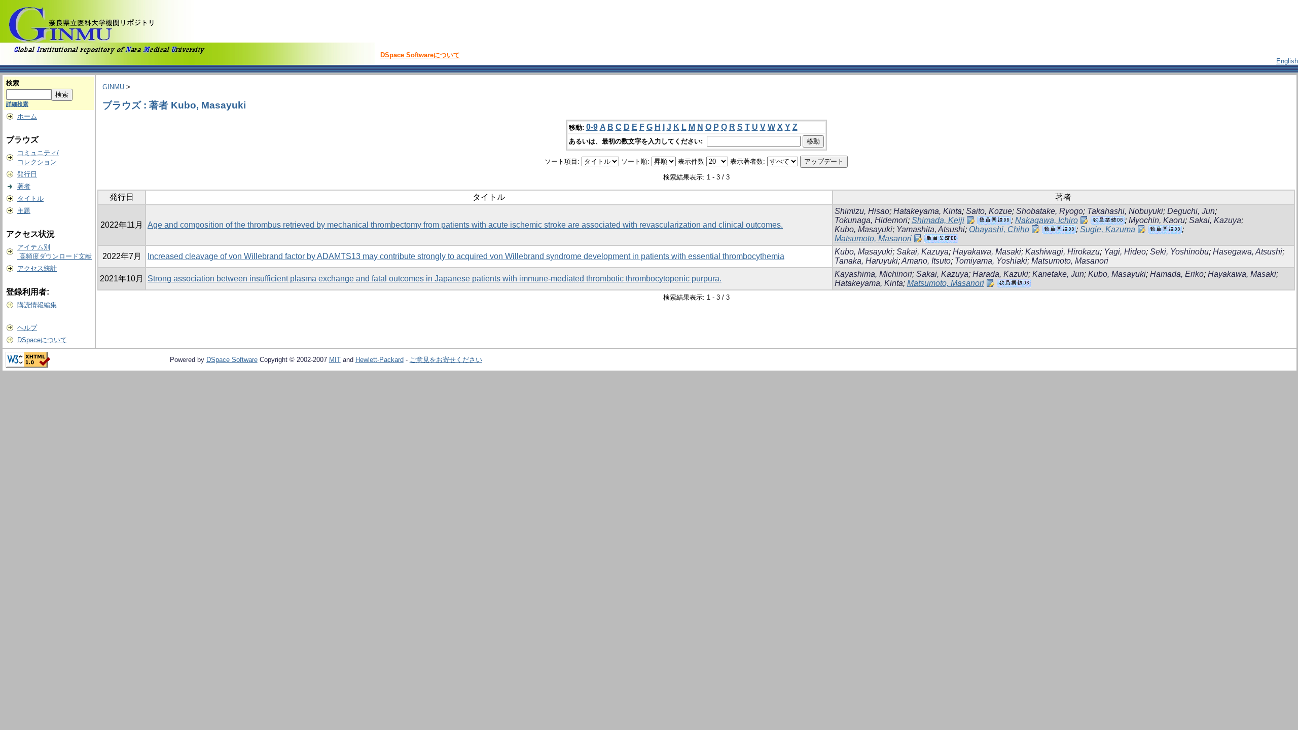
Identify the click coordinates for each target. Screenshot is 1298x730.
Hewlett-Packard (379, 359)
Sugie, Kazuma (1107, 229)
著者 (23, 186)
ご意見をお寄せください (446, 359)
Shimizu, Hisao (862, 211)
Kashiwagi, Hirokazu (1062, 251)
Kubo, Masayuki (863, 229)
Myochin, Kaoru (1157, 220)
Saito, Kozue (989, 211)
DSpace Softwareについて (420, 55)
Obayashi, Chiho (999, 229)
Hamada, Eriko (1177, 274)
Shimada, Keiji (938, 220)
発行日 (27, 174)
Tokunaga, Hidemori (871, 220)
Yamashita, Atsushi (930, 229)
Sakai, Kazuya (1215, 220)
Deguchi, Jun (1191, 211)
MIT (335, 359)
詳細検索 (17, 104)
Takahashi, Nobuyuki (1125, 211)
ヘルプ (27, 328)
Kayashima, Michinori (873, 274)
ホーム (27, 116)
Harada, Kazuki (1000, 274)
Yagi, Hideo (1125, 251)
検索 (12, 83)
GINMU (113, 87)
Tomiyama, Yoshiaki (991, 261)
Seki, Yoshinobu (1179, 251)
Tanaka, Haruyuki (866, 261)
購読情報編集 (37, 305)
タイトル (30, 198)
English (1287, 61)
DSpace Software (232, 359)
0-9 (592, 127)
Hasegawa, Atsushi (1247, 251)
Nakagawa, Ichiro (1046, 220)
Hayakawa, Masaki (987, 251)
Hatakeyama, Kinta (927, 211)
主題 (23, 210)
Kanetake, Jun (1058, 274)
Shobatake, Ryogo (1049, 211)
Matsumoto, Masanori (873, 238)
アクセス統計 (37, 268)
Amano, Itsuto (926, 261)
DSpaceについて (42, 340)
